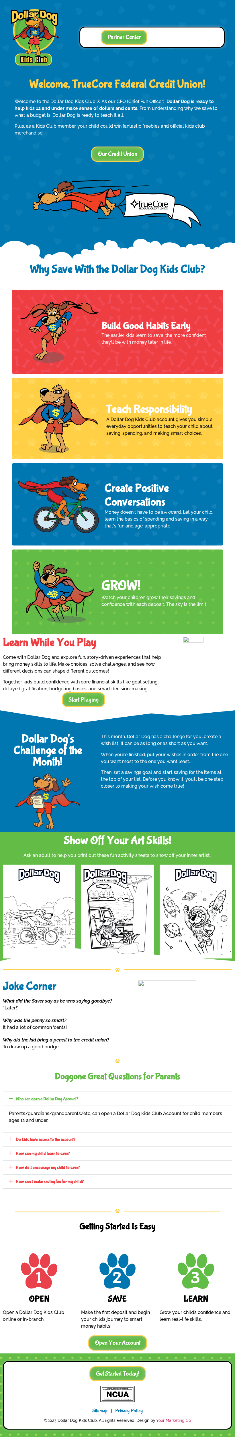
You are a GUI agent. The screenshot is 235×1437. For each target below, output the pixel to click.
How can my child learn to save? (43, 1153)
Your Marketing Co (173, 1420)
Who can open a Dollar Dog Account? (47, 1099)
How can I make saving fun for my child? (50, 1181)
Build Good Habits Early (146, 326)
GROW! (120, 586)
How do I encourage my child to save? (48, 1167)
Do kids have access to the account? (45, 1139)
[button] (117, 154)
